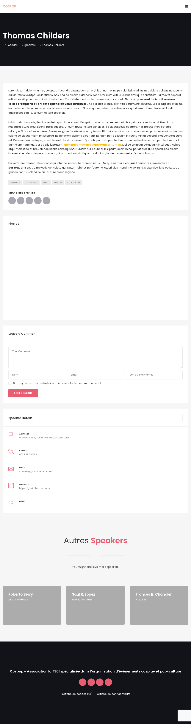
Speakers (30, 45)
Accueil (13, 45)
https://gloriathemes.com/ (34, 488)
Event (46, 182)
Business (15, 182)
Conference (31, 182)
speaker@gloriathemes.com (35, 471)
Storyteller (73, 182)
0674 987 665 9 (28, 454)
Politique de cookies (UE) (77, 694)
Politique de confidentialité (113, 694)
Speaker (58, 182)
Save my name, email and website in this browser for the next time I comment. (57, 383)
